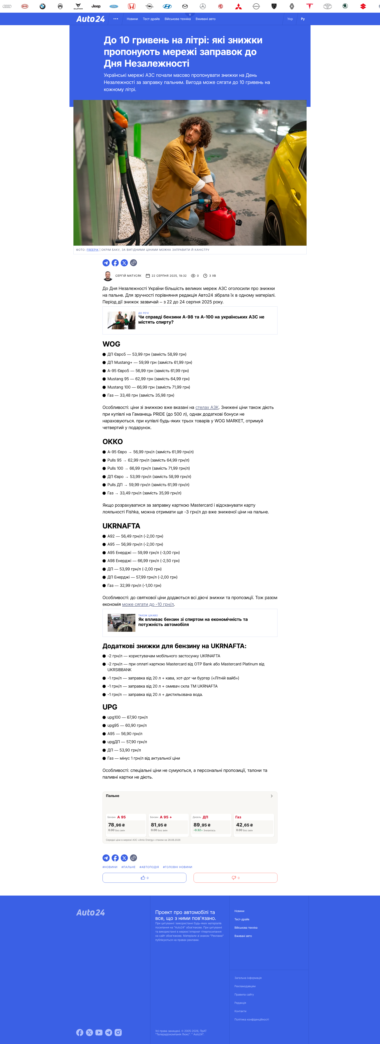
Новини (132, 19)
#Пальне (129, 867)
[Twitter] (89, 1032)
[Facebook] (79, 1032)
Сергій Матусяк (128, 275)
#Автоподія (149, 867)
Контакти (240, 1011)
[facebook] (115, 262)
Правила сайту (244, 994)
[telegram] (106, 262)
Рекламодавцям (245, 986)
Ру (303, 19)
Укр (290, 19)
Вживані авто (206, 19)
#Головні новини (177, 867)
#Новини (110, 867)
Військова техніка (178, 19)
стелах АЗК (207, 407)
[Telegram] (108, 1032)
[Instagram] (118, 1032)
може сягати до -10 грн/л (148, 604)
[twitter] (124, 262)
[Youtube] (99, 1032)
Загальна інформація (248, 978)
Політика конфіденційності (252, 1019)
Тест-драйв (151, 19)
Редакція (240, 1003)
